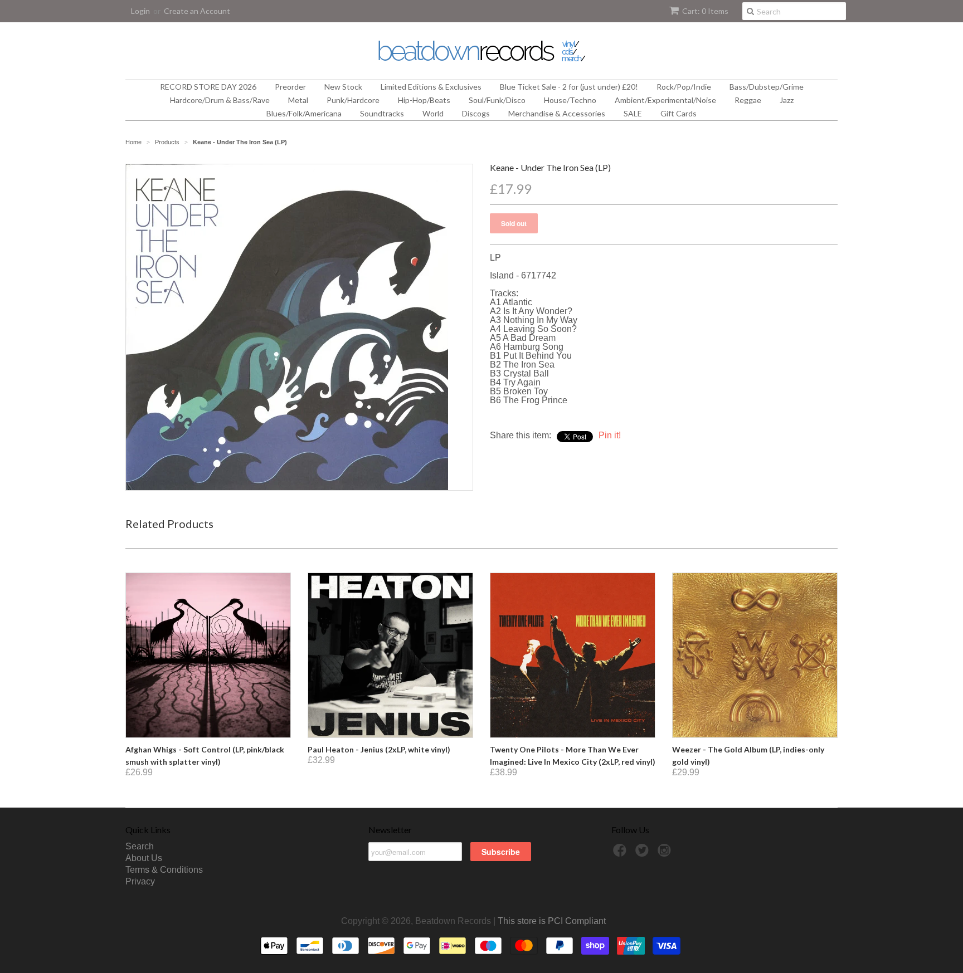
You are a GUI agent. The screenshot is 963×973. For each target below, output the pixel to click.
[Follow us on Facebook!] (621, 853)
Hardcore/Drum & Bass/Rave (220, 100)
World (433, 113)
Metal (298, 100)
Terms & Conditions (164, 869)
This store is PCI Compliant (552, 921)
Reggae (748, 100)
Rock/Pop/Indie (683, 86)
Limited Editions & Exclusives (431, 86)
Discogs (476, 113)
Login (140, 11)
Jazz (787, 100)
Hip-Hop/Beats (424, 100)
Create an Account (197, 11)
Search (139, 846)
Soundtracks (382, 113)
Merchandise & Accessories (556, 113)
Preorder (290, 86)
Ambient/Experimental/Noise (665, 100)
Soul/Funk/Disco (497, 100)
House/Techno (570, 100)
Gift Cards (678, 113)
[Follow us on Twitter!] (643, 853)
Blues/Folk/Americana (304, 113)
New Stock (343, 86)
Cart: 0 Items (705, 11)
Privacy (140, 881)
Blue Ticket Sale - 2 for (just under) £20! (569, 86)
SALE (633, 113)
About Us (143, 858)
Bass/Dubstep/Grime (766, 86)
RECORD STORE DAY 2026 (208, 86)
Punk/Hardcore (353, 100)
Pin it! (610, 435)
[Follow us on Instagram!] (666, 853)
